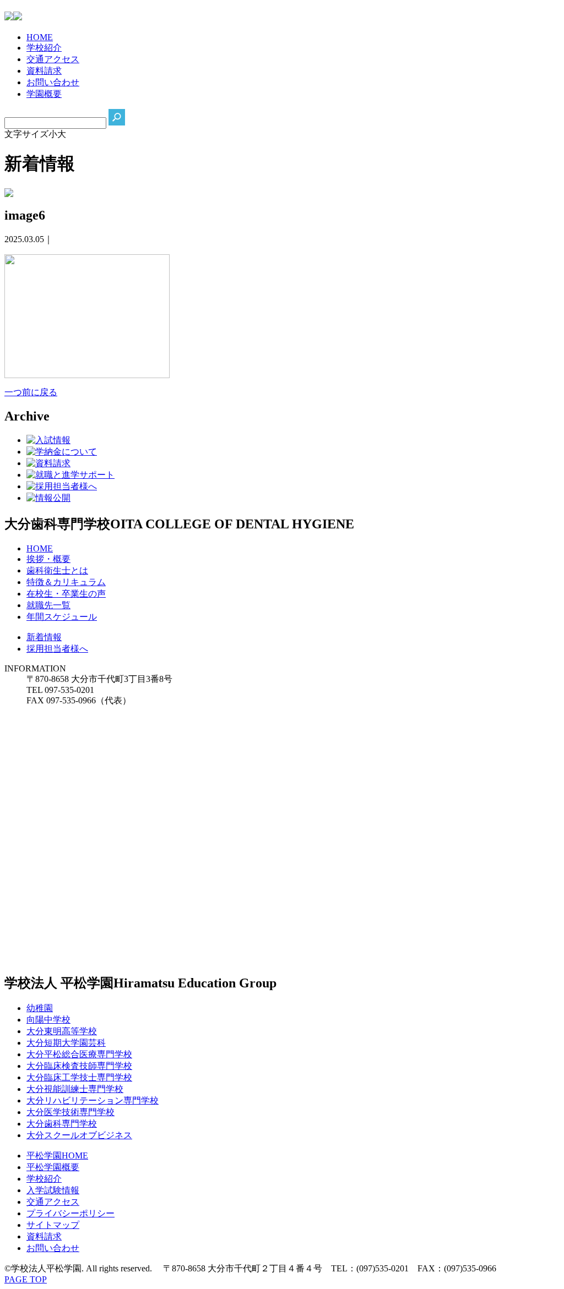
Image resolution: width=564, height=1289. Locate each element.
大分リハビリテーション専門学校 (92, 1100)
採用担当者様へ (57, 648)
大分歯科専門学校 (61, 1123)
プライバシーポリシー (70, 1213)
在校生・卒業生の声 (66, 593)
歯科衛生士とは (57, 570)
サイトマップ (52, 1225)
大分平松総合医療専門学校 (79, 1054)
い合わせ (52, 82)
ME (39, 37)
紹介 (44, 47)
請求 (44, 70)
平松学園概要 (52, 1167)
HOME (39, 548)
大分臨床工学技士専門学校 (79, 1077)
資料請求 (44, 1236)
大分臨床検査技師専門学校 (79, 1065)
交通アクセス (52, 1201)
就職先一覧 (48, 605)
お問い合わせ (52, 1248)
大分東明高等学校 (61, 1031)
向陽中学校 (48, 1019)
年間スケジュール (61, 616)
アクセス (52, 59)
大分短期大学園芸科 (66, 1042)
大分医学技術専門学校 (70, 1112)
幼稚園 (39, 1008)
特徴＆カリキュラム (66, 582)
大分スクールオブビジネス (79, 1135)
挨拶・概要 (48, 559)
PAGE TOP (25, 1279)
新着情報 (44, 637)
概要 (44, 94)
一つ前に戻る (30, 392)
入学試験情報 (52, 1190)
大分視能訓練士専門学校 (74, 1089)
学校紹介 (44, 1178)
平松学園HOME (57, 1155)
